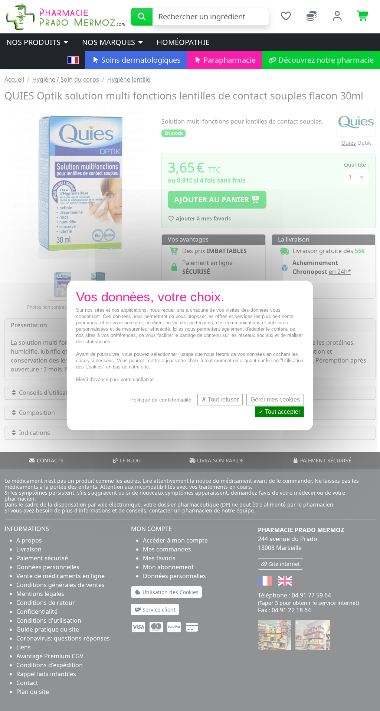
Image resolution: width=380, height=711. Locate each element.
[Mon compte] (337, 17)
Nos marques (109, 42)
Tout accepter (281, 412)
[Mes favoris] (285, 17)
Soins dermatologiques (140, 60)
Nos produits (34, 42)
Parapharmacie (229, 60)
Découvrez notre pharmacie (325, 60)
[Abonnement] (311, 17)
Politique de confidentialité (160, 400)
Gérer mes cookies (275, 399)
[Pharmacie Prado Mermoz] (65, 16)
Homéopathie (183, 42)
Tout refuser (222, 399)
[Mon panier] (363, 17)
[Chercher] (142, 17)
